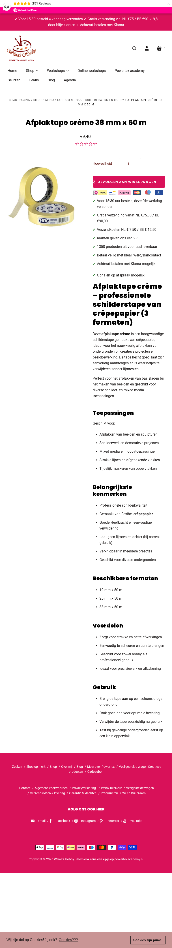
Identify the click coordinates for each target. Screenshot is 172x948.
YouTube (136, 821)
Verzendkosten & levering (47, 793)
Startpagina (19, 100)
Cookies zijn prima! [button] (148, 940)
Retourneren (110, 793)
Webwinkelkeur (111, 788)
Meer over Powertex (101, 766)
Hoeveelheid (102, 163)
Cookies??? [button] (68, 940)
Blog (80, 766)
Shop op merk (35, 766)
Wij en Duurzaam (134, 793)
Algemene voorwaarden (51, 788)
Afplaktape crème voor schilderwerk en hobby (84, 100)
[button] (32, 71)
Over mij (66, 766)
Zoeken (17, 766)
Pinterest (113, 821)
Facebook (63, 821)
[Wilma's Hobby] (21, 48)
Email (41, 821)
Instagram (88, 821)
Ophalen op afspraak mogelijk (120, 275)
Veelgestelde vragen (140, 788)
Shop (37, 100)
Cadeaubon (95, 771)
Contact (24, 788)
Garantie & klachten (83, 793)
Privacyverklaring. (84, 788)
